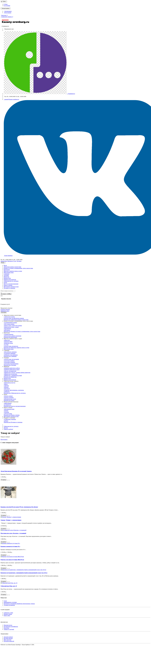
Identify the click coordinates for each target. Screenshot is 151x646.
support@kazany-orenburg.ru (11, 99)
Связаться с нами (8, 612)
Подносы (7, 388)
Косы (6, 384)
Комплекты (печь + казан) (11, 327)
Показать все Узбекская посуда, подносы (15, 393)
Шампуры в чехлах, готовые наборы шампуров (17, 372)
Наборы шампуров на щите (12, 369)
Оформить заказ (5, 311)
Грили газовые (8, 396)
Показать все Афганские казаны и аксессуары (16, 319)
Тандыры (6, 275)
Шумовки (7, 330)
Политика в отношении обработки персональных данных (19, 603)
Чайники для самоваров (11, 355)
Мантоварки (7, 403)
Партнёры (6, 628)
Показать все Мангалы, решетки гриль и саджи (16, 347)
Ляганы (6, 385)
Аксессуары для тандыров (11, 359)
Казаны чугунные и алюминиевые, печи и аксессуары (18, 268)
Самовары (6, 274)
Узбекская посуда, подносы (11, 281)
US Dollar (7, 5)
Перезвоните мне (9, 29)
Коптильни (7, 269)
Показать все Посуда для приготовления (14, 406)
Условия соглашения (9, 605)
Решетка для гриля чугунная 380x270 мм (12, 559)
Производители (8, 625)
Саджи (6, 344)
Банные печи (7, 278)
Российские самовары (10, 352)
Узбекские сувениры (10, 419)
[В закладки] (7, 555)
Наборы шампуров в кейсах (12, 368)
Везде (5, 265)
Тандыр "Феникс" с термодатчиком (11, 520)
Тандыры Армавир (9, 362)
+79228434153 (71, 93)
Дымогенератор (8, 334)
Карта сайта (7, 615)
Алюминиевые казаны (10, 322)
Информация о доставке (10, 602)
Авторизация (7, 11)
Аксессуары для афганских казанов (14, 318)
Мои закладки (7, 639)
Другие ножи (8, 413)
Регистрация (7, 12)
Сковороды (7, 404)
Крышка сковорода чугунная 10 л (10, 546)
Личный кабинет (8, 637)
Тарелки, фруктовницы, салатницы (14, 390)
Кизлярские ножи (9, 409)
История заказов (8, 638)
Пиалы (6, 387)
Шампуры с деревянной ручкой (13, 375)
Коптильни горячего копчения (12, 335)
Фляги (6, 420)
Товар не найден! (8, 429)
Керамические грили (10, 399)
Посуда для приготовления (11, 283)
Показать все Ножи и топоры (12, 415)
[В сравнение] (9, 555)
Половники (7, 328)
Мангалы (7, 340)
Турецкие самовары (9, 353)
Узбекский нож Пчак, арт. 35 (9, 586)
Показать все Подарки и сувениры (13, 422)
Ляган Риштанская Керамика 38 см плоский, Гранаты (16, 471)
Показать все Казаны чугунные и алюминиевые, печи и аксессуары (22, 331)
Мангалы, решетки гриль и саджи (13, 271)
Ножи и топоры (8, 285)
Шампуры (6, 276)
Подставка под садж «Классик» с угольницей (13, 533)
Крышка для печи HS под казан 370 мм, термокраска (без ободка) (19, 507)
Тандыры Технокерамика (11, 363)
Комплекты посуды (9, 382)
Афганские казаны (9, 316)
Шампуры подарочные (10, 374)
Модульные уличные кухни (11, 286)
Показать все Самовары (10, 356)
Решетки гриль (8, 343)
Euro (5, 4)
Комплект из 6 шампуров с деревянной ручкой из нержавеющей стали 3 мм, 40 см (24, 572)
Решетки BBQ (8, 341)
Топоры (6, 412)
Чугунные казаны (9, 324)
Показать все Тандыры (10, 365)
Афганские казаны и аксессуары (12, 266)
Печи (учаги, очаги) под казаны (13, 325)
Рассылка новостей (9, 641)
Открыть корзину (5, 309)
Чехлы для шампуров (10, 371)
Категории (3, 312)
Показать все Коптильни (10, 337)
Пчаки (6, 410)
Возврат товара (8, 614)
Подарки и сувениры (9, 288)
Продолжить (4, 439)
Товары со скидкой (9, 629)
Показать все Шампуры (10, 377)
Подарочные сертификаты (11, 626)
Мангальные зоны (9, 272)
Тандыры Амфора (9, 360)
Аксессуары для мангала (11, 346)
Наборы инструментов (10, 279)
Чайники (7, 391)
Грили (5, 282)
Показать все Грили (9, 400)
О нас (5, 600)
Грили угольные (9, 397)
